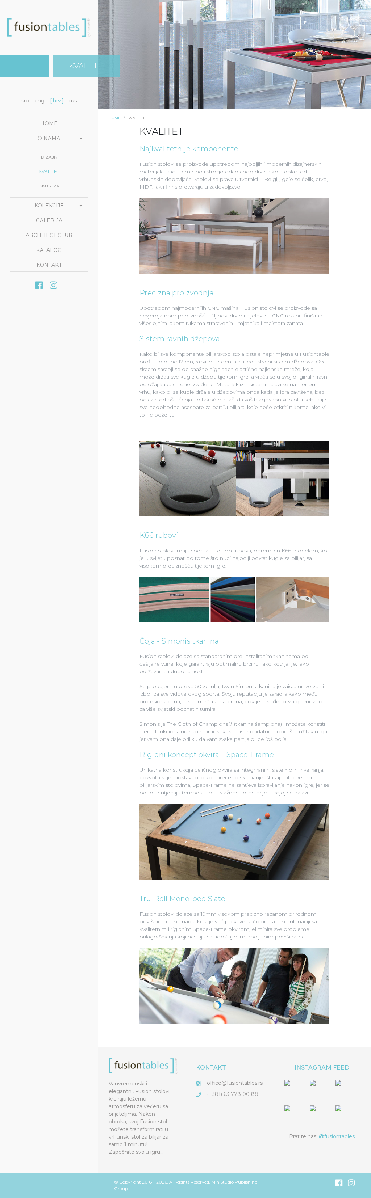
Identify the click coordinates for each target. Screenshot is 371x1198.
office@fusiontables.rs (235, 1083)
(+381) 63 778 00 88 (232, 1094)
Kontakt (49, 265)
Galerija (49, 220)
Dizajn (49, 157)
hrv (57, 100)
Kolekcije (49, 205)
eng (39, 100)
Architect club (49, 235)
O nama (49, 138)
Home (49, 123)
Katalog (49, 250)
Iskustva (48, 186)
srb (25, 100)
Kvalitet (49, 171)
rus (73, 100)
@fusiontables (337, 1136)
